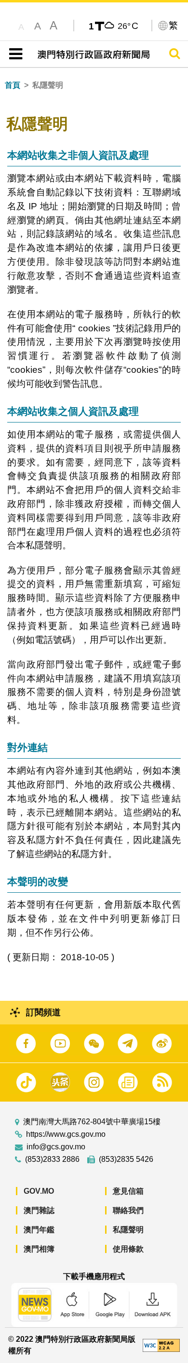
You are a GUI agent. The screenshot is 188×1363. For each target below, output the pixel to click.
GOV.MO (39, 1191)
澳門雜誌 (39, 1210)
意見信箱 (128, 1191)
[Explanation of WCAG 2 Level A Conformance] (161, 1345)
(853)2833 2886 (52, 1159)
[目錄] (13, 54)
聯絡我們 (128, 1210)
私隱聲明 (128, 1230)
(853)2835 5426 (126, 1159)
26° (128, 25)
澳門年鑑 (39, 1230)
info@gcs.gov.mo (56, 1147)
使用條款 (128, 1249)
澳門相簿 (39, 1249)
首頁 (12, 85)
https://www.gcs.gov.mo (66, 1134)
